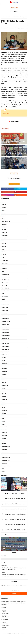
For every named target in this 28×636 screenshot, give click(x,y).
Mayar (3, 402)
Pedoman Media (5, 613)
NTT (3, 418)
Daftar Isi (4, 622)
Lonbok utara (5, 352)
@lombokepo (6, 113)
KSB (3, 293)
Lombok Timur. (5, 329)
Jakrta (4, 257)
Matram (4, 396)
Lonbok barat (5, 343)
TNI (3, 468)
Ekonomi (4, 240)
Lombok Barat (5, 318)
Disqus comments (14, 184)
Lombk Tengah (5, 315)
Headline (4, 243)
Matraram (4, 399)
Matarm (4, 391)
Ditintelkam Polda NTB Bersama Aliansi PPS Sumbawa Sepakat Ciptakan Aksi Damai (13, 154)
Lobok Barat (5, 302)
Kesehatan (4, 268)
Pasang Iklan (14, 7)
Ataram (4, 204)
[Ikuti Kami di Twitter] (20, 189)
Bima (3, 218)
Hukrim (4, 246)
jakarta (4, 254)
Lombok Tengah (5, 324)
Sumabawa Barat (6, 446)
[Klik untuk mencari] (26, 2)
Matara (4, 377)
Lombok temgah (6, 321)
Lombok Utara (5, 332)
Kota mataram (5, 288)
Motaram (4, 410)
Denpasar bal (5, 232)
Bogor (3, 227)
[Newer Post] (12, 173)
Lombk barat (5, 313)
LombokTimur (5, 338)
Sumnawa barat (6, 460)
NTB (3, 416)
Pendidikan (4, 429)
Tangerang (4, 463)
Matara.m (4, 379)
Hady (3, 572)
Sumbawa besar (6, 457)
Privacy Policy (5, 615)
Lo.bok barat (5, 296)
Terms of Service (5, 616)
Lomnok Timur (5, 340)
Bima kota (4, 224)
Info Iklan (4, 627)
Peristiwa (4, 432)
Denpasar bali (5, 235)
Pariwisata (4, 427)
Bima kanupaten (6, 221)
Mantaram (4, 371)
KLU (3, 271)
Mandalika (4, 368)
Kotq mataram (5, 291)
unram (3, 471)
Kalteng (4, 265)
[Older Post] (16, 173)
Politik (18, 28)
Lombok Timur (5, 327)
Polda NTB (4, 435)
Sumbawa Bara (5, 452)
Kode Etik (4, 611)
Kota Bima (4, 285)
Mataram (4, 382)
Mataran (4, 388)
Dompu (3, 238)
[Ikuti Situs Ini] (20, 195)
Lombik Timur (5, 310)
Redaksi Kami (5, 629)
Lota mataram (5, 354)
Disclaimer (4, 610)
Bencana (4, 215)
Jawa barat (5, 260)
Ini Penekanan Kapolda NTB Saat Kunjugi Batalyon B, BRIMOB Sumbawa (13, 142)
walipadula (4, 565)
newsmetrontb (14, 633)
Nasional (4, 413)
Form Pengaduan (6, 625)
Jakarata (4, 252)
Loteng (4, 357)
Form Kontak (5, 624)
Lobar (3, 299)
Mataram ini (5, 385)
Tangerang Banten (6, 466)
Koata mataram (5, 277)
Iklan (3, 249)
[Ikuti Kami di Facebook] (7, 189)
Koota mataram (5, 279)
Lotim (3, 360)
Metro (3, 407)
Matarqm (4, 393)
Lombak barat (5, 304)
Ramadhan (4, 443)
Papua (3, 424)
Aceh (3, 202)
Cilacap (4, 229)
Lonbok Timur (5, 349)
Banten (4, 213)
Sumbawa (22, 28)
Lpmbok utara (5, 363)
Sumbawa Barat (6, 454)
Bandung (4, 207)
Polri (3, 441)
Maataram (4, 366)
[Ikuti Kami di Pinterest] (20, 192)
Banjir (3, 210)
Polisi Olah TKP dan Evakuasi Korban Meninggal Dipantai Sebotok (12, 166)
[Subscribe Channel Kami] (7, 192)
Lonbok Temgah (5, 346)
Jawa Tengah (5, 263)
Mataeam (4, 374)
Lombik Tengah (5, 307)
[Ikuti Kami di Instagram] (7, 195)
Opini (3, 421)
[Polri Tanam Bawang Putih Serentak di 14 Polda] (14, 550)
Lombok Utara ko (6, 335)
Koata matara (5, 274)
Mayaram (4, 404)
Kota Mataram (5, 282)
